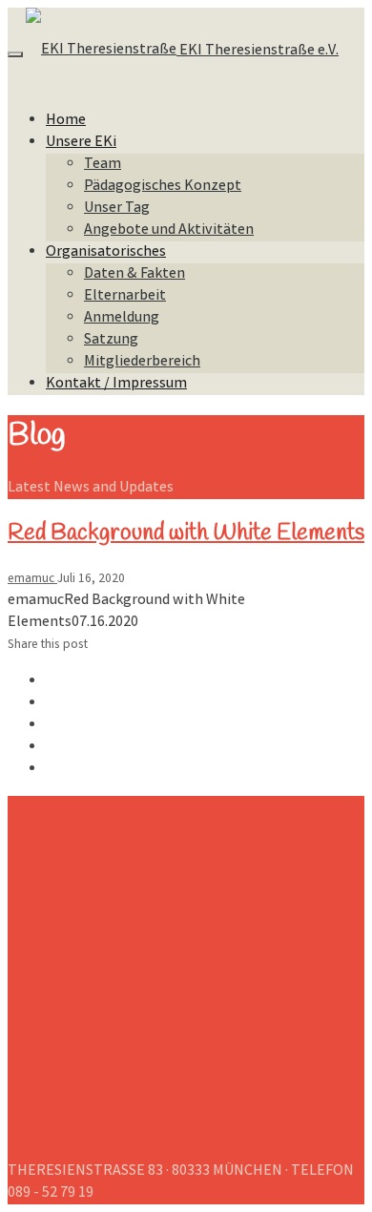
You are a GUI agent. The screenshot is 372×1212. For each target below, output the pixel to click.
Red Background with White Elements (186, 533)
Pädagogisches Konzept (162, 187)
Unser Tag (117, 208)
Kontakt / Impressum (116, 384)
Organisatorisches (106, 252)
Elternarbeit (125, 296)
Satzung (111, 340)
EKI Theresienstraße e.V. (257, 51)
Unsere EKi (81, 143)
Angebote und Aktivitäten (169, 230)
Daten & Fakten (134, 274)
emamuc (32, 580)
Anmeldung (121, 318)
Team (102, 165)
